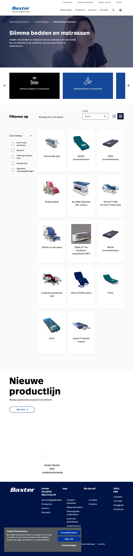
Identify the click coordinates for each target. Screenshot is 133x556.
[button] (105, 116)
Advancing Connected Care (19, 22)
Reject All (69, 539)
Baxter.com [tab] (105, 2)
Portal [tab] (119, 2)
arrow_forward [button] (128, 85)
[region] (42, 539)
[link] (45, 448)
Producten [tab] (80, 9)
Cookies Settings (69, 545)
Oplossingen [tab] (66, 9)
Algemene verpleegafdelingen (25, 169)
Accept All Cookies (69, 532)
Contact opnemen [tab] (85, 2)
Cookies (101, 544)
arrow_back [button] (5, 85)
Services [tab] (92, 9)
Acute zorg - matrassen (22, 143)
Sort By (85, 111)
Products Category (41, 22)
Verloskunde (22, 163)
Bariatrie (20, 150)
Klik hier (21, 409)
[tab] (113, 10)
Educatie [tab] (104, 9)
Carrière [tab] (67, 2)
